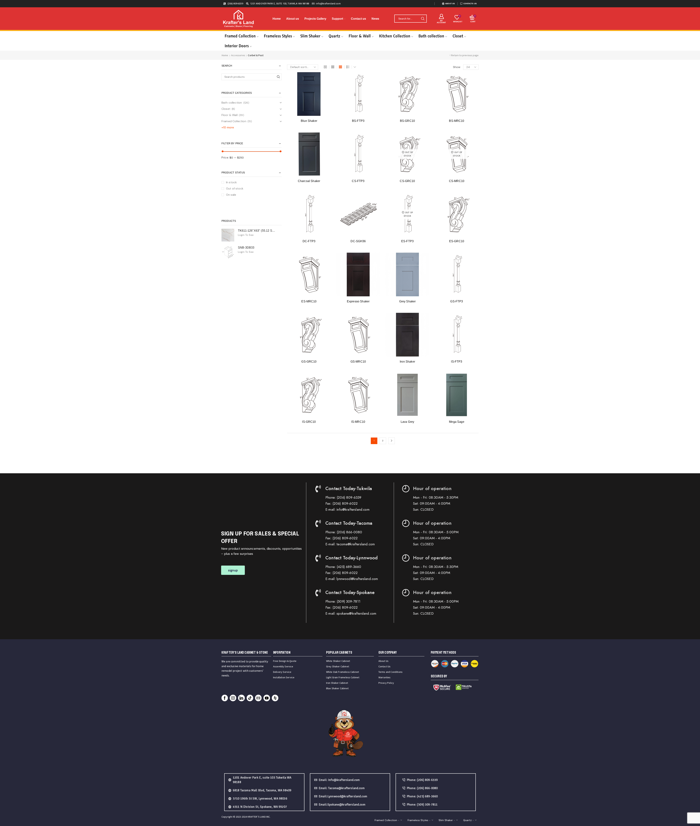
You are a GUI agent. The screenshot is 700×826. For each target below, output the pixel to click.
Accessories (238, 55)
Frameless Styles (278, 35)
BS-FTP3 (358, 120)
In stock (231, 182)
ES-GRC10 (456, 241)
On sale (231, 195)
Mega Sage (456, 421)
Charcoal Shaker (309, 181)
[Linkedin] (241, 698)
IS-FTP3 (456, 361)
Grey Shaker (407, 301)
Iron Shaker (407, 361)
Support (337, 18)
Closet (458, 35)
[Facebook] (224, 698)
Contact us (358, 18)
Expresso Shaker (358, 301)
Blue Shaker (309, 120)
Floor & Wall (360, 35)
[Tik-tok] (250, 698)
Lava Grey (407, 421)
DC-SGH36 (358, 241)
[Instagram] (233, 698)
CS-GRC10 (407, 181)
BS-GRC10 (407, 120)
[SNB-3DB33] (227, 252)
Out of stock (234, 188)
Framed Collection (240, 35)
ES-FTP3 (407, 241)
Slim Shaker (310, 35)
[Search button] (422, 18)
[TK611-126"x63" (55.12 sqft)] (227, 235)
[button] (233, 570)
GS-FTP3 (456, 301)
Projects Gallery (315, 18)
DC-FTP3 (309, 241)
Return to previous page (465, 55)
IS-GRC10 (309, 421)
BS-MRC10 (456, 120)
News (375, 18)
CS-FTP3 (358, 181)
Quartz (334, 35)
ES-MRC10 (308, 301)
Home (277, 18)
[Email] (258, 698)
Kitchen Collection (394, 35)
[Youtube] (266, 698)
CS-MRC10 (456, 181)
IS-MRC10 (358, 421)
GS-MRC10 (358, 361)
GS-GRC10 (308, 361)
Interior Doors (237, 45)
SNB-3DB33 (246, 247)
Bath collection (431, 35)
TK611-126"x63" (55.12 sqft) (257, 230)
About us (292, 18)
